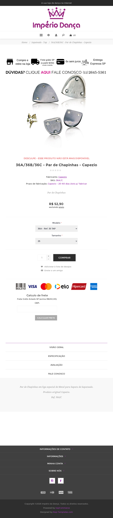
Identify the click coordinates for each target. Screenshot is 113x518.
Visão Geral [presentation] (56, 347)
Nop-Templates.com (63, 512)
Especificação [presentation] (56, 356)
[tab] (56, 347)
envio (61, 207)
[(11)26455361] (56, 72)
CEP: (37, 303)
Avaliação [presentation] (56, 365)
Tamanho (57, 235)
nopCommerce (62, 508)
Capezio (62, 177)
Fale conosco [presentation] (56, 373)
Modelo (56, 223)
